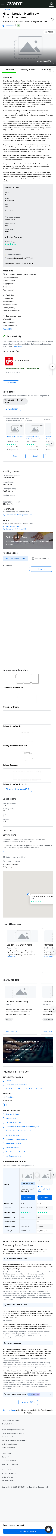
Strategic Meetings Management (14, 1440)
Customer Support (9, 1460)
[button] (26, 366)
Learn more (17, 347)
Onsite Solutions (8, 1424)
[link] (20, 992)
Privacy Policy (7, 1470)
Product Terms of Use (10, 1473)
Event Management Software (13, 1430)
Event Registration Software (13, 1433)
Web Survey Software (10, 1444)
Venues (7, 10)
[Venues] (51, 4)
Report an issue (9, 1410)
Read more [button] (11, 957)
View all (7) (7, 329)
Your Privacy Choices (10, 1464)
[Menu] (3, 4)
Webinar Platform (8, 1448)
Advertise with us (8, 1481)
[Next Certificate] (52, 366)
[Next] (53, 70)
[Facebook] (5, 1105)
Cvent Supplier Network (11, 1420)
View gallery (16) (44, 61)
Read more (7, 852)
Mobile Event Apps (9, 1437)
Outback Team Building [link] (17, 1001)
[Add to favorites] (52, 19)
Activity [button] (8, 1019)
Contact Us (6, 1457)
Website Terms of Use (10, 1477)
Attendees (7, 565)
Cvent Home (6, 1453)
